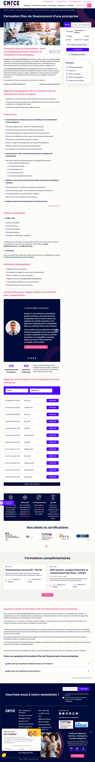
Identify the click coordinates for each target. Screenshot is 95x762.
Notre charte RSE (43, 710)
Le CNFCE (70, 5)
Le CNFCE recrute (43, 713)
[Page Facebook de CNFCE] (60, 713)
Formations (12, 10)
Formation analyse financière (41, 10)
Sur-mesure (84, 25)
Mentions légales (43, 722)
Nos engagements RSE (26, 753)
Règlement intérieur (44, 719)
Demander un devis (24, 718)
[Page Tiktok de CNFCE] (77, 713)
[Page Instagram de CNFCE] (70, 713)
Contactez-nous (49, 1)
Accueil (6, 10)
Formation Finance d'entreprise (24, 10)
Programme (72, 70)
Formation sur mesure (39, 5)
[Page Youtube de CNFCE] (73, 713)
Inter (67, 25)
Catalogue (27, 5)
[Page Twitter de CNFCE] (63, 713)
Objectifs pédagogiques (76, 67)
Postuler (88, 1)
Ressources (61, 5)
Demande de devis (76, 1)
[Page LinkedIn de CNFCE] (67, 713)
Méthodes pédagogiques (76, 77)
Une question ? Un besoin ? (9, 503)
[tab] (28, 358)
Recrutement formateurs (26, 724)
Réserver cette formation (76, 80)
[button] (4, 755)
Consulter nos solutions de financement (49, 84)
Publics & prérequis (74, 73)
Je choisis (21, 749)
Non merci (8, 749)
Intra (74, 25)
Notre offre (52, 5)
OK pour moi (34, 749)
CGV (39, 716)
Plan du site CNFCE (44, 725)
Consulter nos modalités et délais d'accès (15, 84)
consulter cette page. (26, 246)
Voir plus (47, 595)
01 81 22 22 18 (62, 1)
